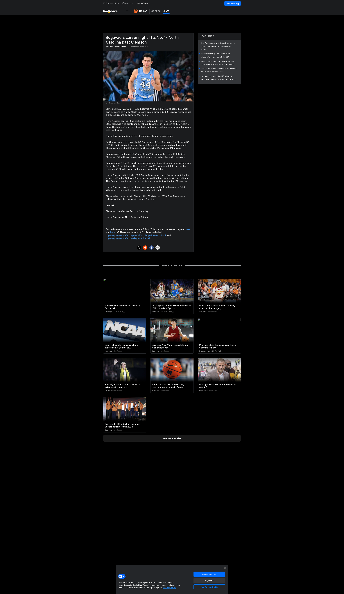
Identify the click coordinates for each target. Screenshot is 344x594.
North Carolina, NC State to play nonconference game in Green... (168, 386)
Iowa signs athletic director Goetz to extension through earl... (123, 386)
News (166, 11)
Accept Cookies (209, 574)
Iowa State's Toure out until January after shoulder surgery (217, 307)
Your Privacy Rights (209, 587)
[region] (172, 579)
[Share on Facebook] (151, 247)
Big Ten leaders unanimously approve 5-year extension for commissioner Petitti (218, 46)
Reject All (209, 580)
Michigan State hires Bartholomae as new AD (217, 386)
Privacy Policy (169, 588)
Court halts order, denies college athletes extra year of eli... (121, 346)
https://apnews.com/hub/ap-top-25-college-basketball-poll (136, 235)
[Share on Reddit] (145, 247)
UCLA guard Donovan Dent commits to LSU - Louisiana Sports (171, 307)
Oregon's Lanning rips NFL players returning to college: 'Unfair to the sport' (219, 77)
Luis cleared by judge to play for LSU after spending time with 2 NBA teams (218, 62)
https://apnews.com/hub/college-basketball (128, 238)
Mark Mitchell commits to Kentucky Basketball (122, 307)
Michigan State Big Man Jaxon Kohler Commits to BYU (218, 346)
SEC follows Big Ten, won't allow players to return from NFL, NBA (215, 55)
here (188, 229)
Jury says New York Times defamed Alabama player (170, 346)
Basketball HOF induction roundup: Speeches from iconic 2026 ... (122, 425)
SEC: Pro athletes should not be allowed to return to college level (219, 70)
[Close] (225, 568)
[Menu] (127, 11)
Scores (156, 11)
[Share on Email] (157, 247)
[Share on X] (139, 247)
